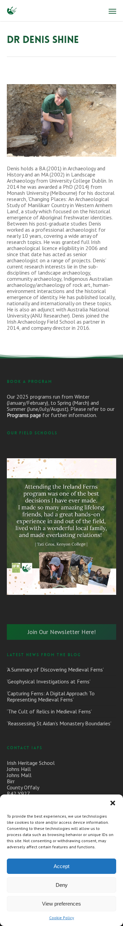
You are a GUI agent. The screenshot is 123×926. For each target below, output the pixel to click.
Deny (62, 885)
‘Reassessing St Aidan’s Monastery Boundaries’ (59, 723)
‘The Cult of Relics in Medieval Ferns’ (49, 711)
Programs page (24, 415)
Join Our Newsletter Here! (62, 632)
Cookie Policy (61, 917)
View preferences (61, 904)
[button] (112, 803)
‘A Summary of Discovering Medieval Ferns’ (55, 669)
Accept (61, 866)
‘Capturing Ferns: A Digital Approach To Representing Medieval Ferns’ (51, 696)
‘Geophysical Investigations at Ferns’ (49, 681)
